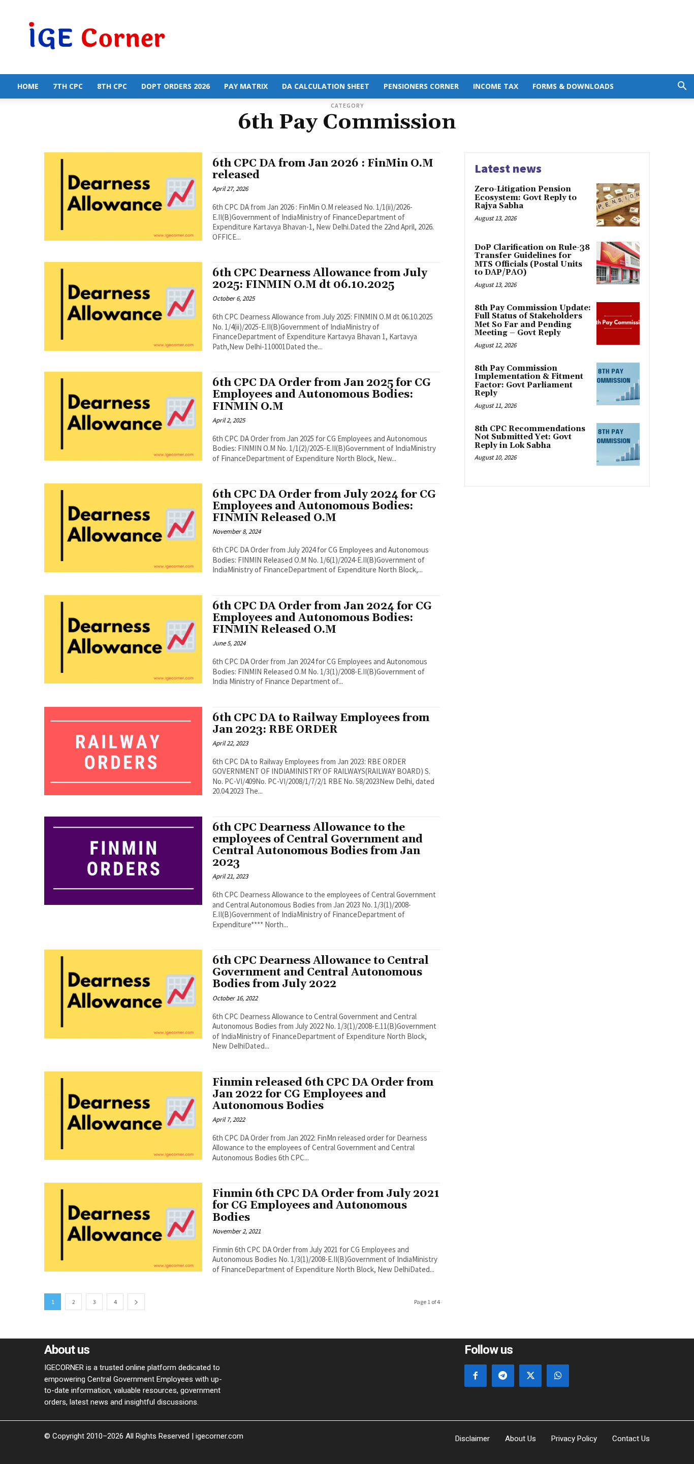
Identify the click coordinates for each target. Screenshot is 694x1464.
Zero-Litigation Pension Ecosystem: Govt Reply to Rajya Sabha (526, 197)
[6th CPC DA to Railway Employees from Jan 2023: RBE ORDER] (123, 751)
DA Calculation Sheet (325, 86)
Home (28, 86)
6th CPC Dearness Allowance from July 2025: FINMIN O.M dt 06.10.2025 (319, 279)
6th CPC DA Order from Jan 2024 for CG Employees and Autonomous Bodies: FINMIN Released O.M (322, 618)
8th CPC (112, 86)
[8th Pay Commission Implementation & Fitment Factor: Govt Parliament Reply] (618, 384)
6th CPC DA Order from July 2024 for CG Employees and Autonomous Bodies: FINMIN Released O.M (324, 506)
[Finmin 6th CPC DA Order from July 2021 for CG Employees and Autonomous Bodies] (123, 1227)
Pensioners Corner (421, 86)
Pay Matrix (246, 86)
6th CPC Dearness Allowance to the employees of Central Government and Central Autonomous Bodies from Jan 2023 (317, 845)
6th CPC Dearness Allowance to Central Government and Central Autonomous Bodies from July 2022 (320, 972)
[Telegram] (503, 1375)
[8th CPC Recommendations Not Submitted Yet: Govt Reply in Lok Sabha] (618, 444)
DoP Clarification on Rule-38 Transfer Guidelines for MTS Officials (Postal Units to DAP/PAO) (532, 260)
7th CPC (68, 86)
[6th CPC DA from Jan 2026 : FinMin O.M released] (123, 196)
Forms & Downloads (573, 86)
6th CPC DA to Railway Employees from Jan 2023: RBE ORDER (320, 723)
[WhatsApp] (558, 1375)
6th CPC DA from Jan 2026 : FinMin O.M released (322, 169)
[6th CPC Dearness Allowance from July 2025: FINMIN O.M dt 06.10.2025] (123, 306)
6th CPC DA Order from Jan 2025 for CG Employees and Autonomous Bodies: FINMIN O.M (321, 394)
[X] (530, 1375)
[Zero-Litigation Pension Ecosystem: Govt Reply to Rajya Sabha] (618, 204)
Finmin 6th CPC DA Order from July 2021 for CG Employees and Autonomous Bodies (325, 1205)
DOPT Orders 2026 (175, 86)
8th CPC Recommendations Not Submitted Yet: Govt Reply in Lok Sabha (530, 437)
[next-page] (136, 1301)
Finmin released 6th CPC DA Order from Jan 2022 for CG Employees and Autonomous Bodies (322, 1094)
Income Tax (495, 86)
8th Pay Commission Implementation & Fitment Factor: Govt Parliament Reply (529, 381)
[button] (682, 87)
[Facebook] (475, 1375)
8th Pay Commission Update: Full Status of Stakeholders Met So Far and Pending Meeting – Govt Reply (533, 320)
